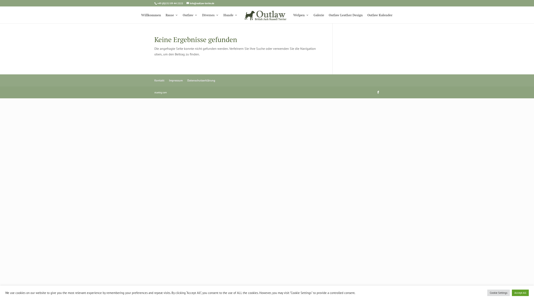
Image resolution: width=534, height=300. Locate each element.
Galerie (319, 15)
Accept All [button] (520, 293)
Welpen (299, 15)
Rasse (170, 15)
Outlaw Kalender (379, 15)
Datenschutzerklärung (201, 80)
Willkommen (151, 15)
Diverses (208, 15)
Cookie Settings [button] (498, 293)
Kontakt (159, 80)
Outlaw (188, 15)
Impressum (176, 80)
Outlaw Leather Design (346, 15)
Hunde (228, 15)
